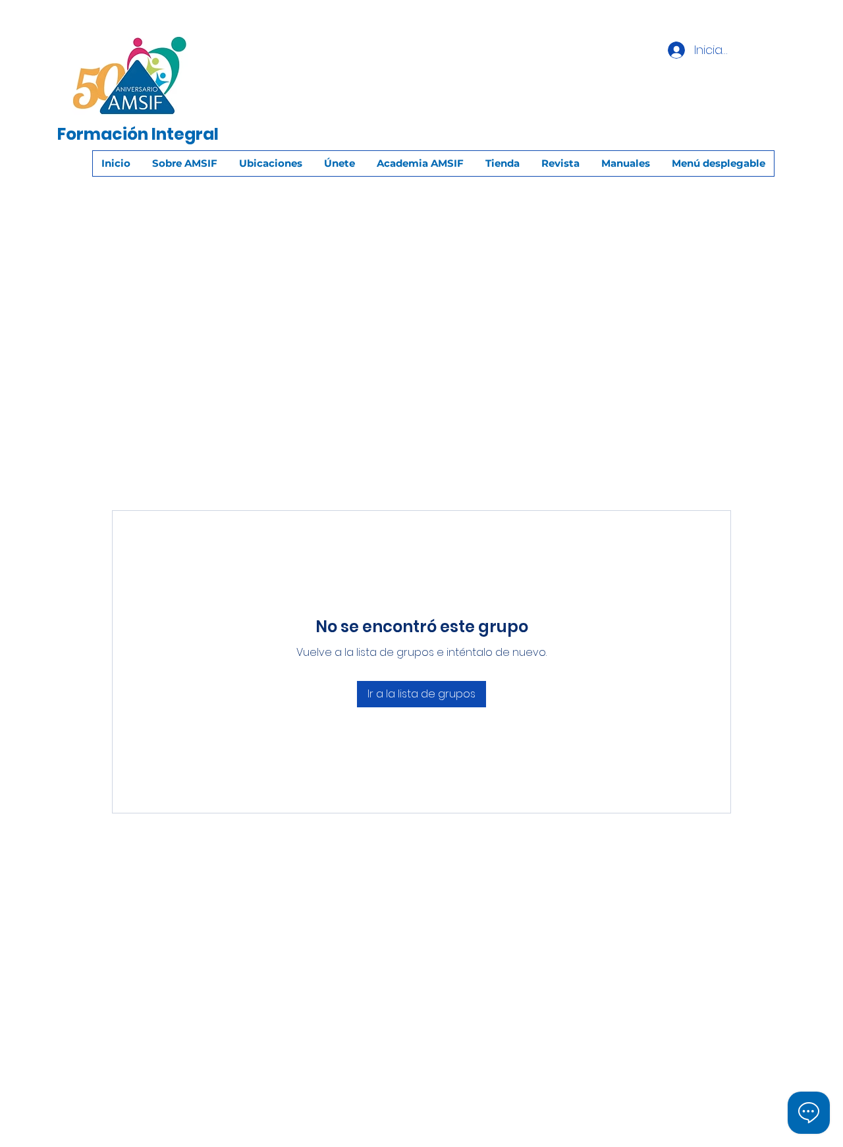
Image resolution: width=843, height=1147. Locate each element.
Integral (185, 134)
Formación (102, 134)
